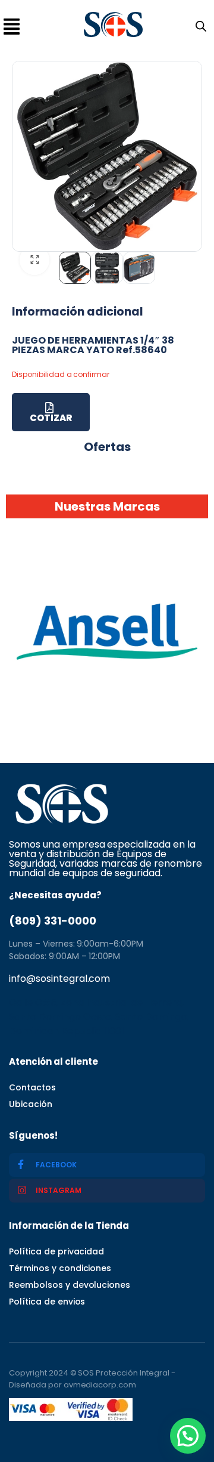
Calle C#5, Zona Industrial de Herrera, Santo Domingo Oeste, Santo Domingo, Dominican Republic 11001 (99, 1017)
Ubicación (30, 1104)
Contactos (32, 1087)
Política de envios (47, 1302)
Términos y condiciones (60, 1268)
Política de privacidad (56, 1251)
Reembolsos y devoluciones (69, 1285)
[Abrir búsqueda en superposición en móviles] (198, 25)
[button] (188, 1436)
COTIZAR (51, 418)
